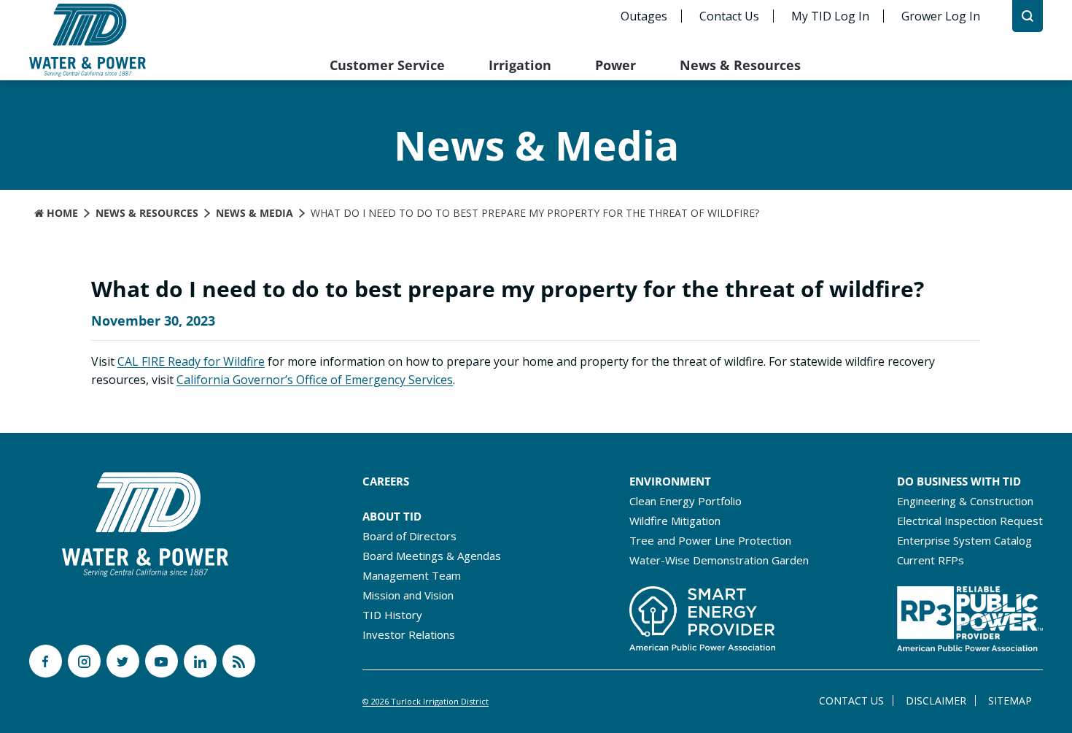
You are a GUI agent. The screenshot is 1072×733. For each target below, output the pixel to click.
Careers (385, 481)
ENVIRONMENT (670, 481)
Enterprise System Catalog (964, 540)
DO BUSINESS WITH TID (959, 481)
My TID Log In (830, 16)
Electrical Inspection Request (970, 520)
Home (61, 213)
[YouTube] (161, 661)
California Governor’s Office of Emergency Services (314, 380)
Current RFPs (930, 560)
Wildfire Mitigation (675, 520)
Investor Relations (408, 634)
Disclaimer (936, 700)
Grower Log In (940, 16)
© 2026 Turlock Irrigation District (425, 701)
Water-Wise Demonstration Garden (719, 560)
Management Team (411, 575)
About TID (392, 516)
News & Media (254, 213)
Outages (644, 16)
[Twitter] (122, 661)
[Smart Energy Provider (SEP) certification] (702, 615)
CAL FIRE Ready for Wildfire (191, 361)
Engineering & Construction (965, 501)
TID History (392, 614)
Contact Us (729, 16)
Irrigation (520, 65)
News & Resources (740, 65)
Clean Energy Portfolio (685, 501)
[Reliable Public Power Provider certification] (970, 615)
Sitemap (1010, 700)
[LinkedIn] (200, 661)
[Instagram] (84, 661)
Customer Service (387, 65)
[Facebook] (45, 661)
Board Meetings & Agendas (431, 555)
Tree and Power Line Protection (710, 540)
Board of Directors (409, 536)
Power (615, 65)
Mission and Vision (408, 595)
